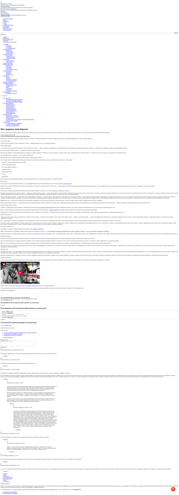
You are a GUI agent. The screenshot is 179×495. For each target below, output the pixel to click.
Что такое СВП (7, 98)
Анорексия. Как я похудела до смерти (13, 335)
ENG (9, 16)
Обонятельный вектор (11, 110)
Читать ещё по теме (8, 337)
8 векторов (8, 45)
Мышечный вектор (10, 113)
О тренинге (9, 47)
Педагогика (9, 68)
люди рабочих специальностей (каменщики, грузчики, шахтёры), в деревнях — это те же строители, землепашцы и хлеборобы (78, 231)
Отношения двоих (7, 54)
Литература (9, 88)
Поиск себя (6, 59)
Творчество (9, 89)
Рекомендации (9, 52)
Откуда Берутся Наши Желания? (14, 100)
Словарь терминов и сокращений (14, 123)
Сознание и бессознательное (13, 124)
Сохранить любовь (10, 58)
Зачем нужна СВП (7, 114)
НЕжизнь (8, 73)
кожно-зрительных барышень (44, 207)
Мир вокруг (6, 75)
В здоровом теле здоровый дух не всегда (13, 333)
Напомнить (7, 6)
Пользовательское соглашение (10, 493)
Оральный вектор (10, 112)
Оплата (5, 23)
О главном (5, 44)
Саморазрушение (10, 60)
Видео (4, 22)
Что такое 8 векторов (8, 103)
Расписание (6, 27)
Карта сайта (6, 481)
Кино (7, 87)
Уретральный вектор (11, 109)
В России (8, 77)
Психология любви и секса (12, 125)
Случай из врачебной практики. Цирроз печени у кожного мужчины (20, 332)
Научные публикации (8, 82)
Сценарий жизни (7, 70)
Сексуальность (9, 55)
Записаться (13, 8)
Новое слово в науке (8, 39)
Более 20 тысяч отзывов (12, 120)
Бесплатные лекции (8, 18)
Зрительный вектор (10, 105)
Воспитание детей (7, 49)
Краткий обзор (6, 92)
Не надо (2, 6)
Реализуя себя (9, 74)
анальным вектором (54, 209)
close (2, 7)
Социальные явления (11, 80)
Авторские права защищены (10, 492)
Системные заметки (8, 83)
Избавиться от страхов (11, 93)
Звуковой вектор (10, 104)
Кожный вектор (10, 106)
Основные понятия (10, 48)
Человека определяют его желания (14, 101)
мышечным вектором (38, 229)
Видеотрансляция (7, 478)
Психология (9, 65)
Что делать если (10, 53)
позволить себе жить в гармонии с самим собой (26, 285)
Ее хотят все (9, 72)
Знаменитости (9, 85)
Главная (5, 37)
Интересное (9, 50)
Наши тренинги (7, 30)
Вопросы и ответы (7, 28)
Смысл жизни (9, 62)
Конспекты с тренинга (11, 84)
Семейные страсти (10, 57)
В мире (8, 78)
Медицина (5, 40)
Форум (5, 20)
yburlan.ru (36, 487)
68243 (6, 300)
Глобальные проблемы (11, 79)
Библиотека (6, 21)
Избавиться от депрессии (12, 115)
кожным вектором (67, 183)
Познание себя (9, 118)
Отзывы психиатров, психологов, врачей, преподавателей (20, 119)
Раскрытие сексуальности (12, 117)
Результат (3, 11)
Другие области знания (11, 69)
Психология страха (7, 63)
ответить (5, 356)
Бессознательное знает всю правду (14, 99)
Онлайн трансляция (8, 25)
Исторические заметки (11, 90)
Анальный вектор (10, 108)
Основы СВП (6, 122)
